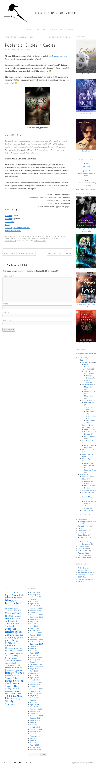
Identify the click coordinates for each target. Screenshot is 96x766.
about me (8, 593)
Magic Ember (89, 387)
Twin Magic (16, 698)
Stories (69, 29)
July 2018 (34, 621)
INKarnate (90, 411)
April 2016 (34, 677)
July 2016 (34, 671)
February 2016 (36, 682)
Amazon (8, 215)
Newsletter (56, 29)
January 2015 (35, 711)
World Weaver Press (13, 230)
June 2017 (34, 648)
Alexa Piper (87, 362)
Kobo (7, 224)
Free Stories (87, 490)
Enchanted (86, 384)
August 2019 (35, 599)
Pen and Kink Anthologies (87, 426)
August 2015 (35, 695)
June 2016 (34, 673)
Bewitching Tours (87, 537)
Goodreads (9, 221)
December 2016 (36, 662)
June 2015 (34, 700)
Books (80, 358)
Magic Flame (89, 391)
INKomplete (89, 402)
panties (15, 658)
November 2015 (36, 689)
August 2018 (35, 619)
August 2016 (35, 669)
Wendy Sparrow (88, 459)
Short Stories (87, 510)
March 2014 (35, 727)
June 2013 (34, 740)
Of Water (8, 656)
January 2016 (35, 684)
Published (10, 241)
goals (20, 637)
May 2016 (34, 675)
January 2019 (35, 610)
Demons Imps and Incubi (45, 238)
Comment (8, 276)
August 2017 (35, 646)
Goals (80, 533)
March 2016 (35, 680)
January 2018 (35, 635)
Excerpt (81, 528)
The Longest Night (13, 693)
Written (83, 474)
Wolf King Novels (88, 372)
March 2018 (35, 630)
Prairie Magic (87, 497)
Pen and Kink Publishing (83, 554)
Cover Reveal (83, 526)
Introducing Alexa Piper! (17, 37)
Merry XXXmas (88, 492)
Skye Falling (89, 381)
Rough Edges (89, 436)
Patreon (81, 581)
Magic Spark (89, 396)
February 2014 (36, 729)
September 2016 (36, 666)
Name (6, 304)
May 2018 (34, 626)
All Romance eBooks (22, 227)
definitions (17, 616)
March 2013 (35, 747)
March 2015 (35, 707)
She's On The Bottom (89, 486)
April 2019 (34, 603)
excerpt (10, 634)
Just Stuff (82, 548)
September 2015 (36, 693)
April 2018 (34, 628)
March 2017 (35, 655)
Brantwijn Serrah (12, 606)
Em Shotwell (12, 624)
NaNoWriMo (83, 551)
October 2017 (35, 642)
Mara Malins (87, 400)
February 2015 (36, 709)
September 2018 (36, 617)
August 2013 (35, 736)
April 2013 (34, 745)
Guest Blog (82, 535)
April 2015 (34, 704)
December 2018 (36, 612)
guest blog (11, 640)
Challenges (82, 519)
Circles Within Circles (17, 238)
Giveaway (82, 530)
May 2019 (34, 601)
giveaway (10, 637)
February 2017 (36, 657)
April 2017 (34, 653)
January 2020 (35, 594)
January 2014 (35, 731)
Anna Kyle (86, 369)
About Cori (40, 29)
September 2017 (36, 644)
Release (19, 670)
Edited (83, 360)
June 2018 (34, 624)
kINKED (87, 429)
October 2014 (35, 718)
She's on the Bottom (14, 682)
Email (6, 312)
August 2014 (35, 720)
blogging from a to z (13, 601)
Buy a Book (86, 166)
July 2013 (34, 738)
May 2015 (34, 702)
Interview (86, 544)
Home (29, 29)
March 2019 (35, 606)
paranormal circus (13, 660)
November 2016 (36, 664)
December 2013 (36, 734)
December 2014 (36, 713)
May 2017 (34, 651)
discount (10, 623)
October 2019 (35, 597)
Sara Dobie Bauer (12, 679)
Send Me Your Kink (60, 37)
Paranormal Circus (89, 482)
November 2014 (36, 716)
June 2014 (34, 722)
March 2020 (35, 592)
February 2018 (36, 633)
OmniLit (8, 227)
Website (6, 320)
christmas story (11, 608)
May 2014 (34, 725)
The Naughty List (13, 697)
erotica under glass (14, 630)
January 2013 (35, 749)
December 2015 (36, 686)
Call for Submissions (86, 515)
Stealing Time (90, 470)
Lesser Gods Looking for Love (89, 465)
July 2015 (34, 698)
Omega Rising (89, 377)
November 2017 (36, 639)
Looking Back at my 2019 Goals (86, 576)
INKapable (90, 407)
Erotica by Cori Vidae (17, 762)
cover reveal (13, 614)
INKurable (90, 420)
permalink (40, 241)
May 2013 (34, 743)
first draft (20, 635)
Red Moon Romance (43, 236)
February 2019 (36, 608)
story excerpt (16, 691)
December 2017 (36, 637)
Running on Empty (12, 675)
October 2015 (35, 691)
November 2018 (36, 615)
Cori (9, 49)
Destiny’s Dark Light (86, 579)
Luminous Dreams (88, 365)
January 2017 (35, 660)
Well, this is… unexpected (84, 569)
